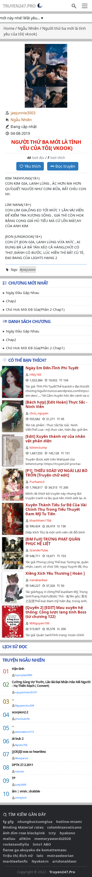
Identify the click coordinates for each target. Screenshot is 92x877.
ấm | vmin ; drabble (26, 791)
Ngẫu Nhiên (21, 119)
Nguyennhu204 (24, 705)
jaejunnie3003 (23, 112)
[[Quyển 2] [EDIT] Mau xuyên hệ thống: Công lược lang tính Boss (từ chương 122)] (12, 621)
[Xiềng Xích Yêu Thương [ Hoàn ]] (12, 587)
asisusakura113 (24, 731)
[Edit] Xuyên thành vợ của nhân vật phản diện (55, 438)
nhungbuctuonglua (34, 821)
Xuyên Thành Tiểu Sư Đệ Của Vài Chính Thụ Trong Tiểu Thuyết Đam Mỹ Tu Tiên (56, 509)
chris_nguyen (38, 413)
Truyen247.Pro (19, 6)
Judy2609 (20, 784)
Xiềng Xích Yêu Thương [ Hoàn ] (55, 573)
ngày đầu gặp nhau (22, 292)
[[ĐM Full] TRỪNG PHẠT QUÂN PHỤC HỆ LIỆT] (12, 553)
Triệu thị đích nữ (18, 855)
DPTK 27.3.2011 (22, 764)
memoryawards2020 (52, 838)
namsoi (19, 771)
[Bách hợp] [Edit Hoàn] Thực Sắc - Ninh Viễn (56, 404)
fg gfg (8, 821)
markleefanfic (15, 861)
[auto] (40, 6)
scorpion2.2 (20, 712)
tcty (52, 832)
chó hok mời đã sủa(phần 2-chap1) (35, 309)
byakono (67, 832)
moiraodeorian (60, 855)
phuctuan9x (22, 718)
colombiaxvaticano (64, 827)
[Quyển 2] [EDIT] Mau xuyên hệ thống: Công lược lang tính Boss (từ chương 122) (55, 612)
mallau (9, 838)
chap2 (11, 300)
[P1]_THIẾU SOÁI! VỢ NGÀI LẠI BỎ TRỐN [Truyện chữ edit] (56, 473)
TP (13, 778)
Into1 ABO (42, 844)
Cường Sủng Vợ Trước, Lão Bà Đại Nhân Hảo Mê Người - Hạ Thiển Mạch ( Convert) (51, 684)
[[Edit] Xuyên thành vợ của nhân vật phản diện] (12, 450)
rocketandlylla (16, 844)
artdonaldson (64, 861)
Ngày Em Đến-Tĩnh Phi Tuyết (52, 367)
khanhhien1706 (40, 520)
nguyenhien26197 (26, 692)
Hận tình (18, 668)
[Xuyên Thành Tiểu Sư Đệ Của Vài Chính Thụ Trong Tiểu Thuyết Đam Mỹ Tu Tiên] (12, 519)
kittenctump (38, 447)
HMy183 (35, 374)
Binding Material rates (23, 827)
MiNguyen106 (39, 623)
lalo (40, 855)
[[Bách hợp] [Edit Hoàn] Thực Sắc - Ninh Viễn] (12, 416)
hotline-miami (69, 821)
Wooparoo (21, 758)
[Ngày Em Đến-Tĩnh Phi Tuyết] (12, 382)
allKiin (25, 838)
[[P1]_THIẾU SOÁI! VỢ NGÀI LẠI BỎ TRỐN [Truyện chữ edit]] (12, 484)
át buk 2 (17, 738)
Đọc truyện (65, 166)
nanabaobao (38, 580)
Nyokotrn (40, 861)
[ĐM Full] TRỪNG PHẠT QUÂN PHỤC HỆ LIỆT (52, 541)
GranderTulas (38, 550)
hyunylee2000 (23, 675)
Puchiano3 (36, 482)
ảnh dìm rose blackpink (24, 832)
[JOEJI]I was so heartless (29, 751)
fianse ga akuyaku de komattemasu (35, 849)
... (13, 699)
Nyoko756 (21, 745)
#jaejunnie (28, 269)
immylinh (21, 797)
